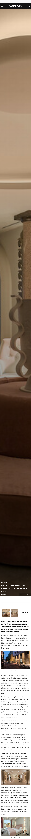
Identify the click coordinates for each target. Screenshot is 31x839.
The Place (4, 582)
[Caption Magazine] (15, 6)
